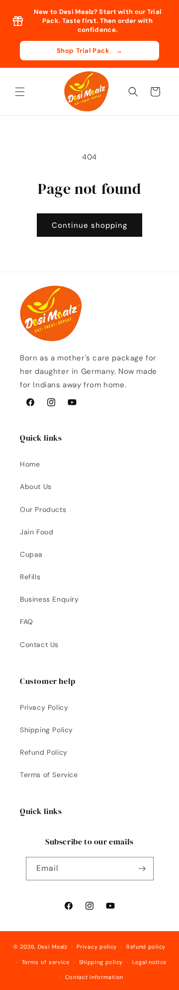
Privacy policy (97, 946)
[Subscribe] (142, 868)
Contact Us (39, 644)
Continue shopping (89, 225)
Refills (30, 576)
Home (30, 464)
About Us (36, 486)
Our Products (43, 509)
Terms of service (46, 962)
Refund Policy (44, 752)
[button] (20, 92)
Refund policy (146, 946)
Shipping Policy (46, 729)
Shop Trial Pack (90, 50)
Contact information (94, 977)
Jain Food (36, 531)
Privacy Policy (44, 707)
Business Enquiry (49, 599)
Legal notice (149, 962)
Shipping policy (101, 962)
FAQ (26, 621)
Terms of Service (49, 774)
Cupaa (31, 554)
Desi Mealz (53, 946)
